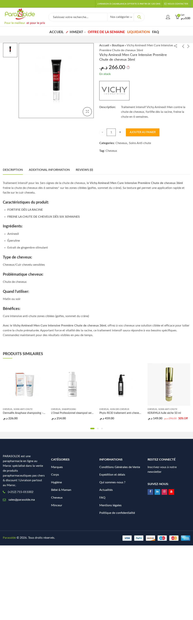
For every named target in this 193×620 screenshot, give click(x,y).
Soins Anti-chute (140, 143)
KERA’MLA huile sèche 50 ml (164, 413)
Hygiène (56, 482)
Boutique (118, 45)
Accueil (104, 45)
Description (13, 169)
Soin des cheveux (119, 409)
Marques (57, 467)
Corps (55, 474)
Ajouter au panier (143, 132)
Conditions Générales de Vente (119, 467)
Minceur (56, 505)
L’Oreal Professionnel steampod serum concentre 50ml (82, 413)
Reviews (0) (84, 169)
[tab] (13, 170)
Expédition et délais (112, 474)
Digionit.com (68, 537)
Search (139, 17)
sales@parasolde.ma (21, 499)
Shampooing (69, 409)
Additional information (49, 169)
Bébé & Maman (61, 489)
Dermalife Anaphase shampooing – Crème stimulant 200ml (37, 413)
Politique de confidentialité (117, 512)
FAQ (102, 497)
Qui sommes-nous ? (112, 482)
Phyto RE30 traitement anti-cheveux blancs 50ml (127, 413)
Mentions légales (110, 505)
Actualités (106, 489)
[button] (92, 428)
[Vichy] (114, 90)
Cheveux (121, 143)
